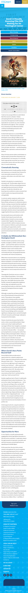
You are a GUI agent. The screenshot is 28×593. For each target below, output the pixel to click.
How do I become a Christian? (11, 557)
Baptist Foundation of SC (10, 540)
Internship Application (9, 555)
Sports (14, 41)
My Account (7, 562)
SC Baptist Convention (9, 526)
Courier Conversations (14, 50)
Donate (6, 571)
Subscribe (7, 565)
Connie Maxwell (7, 536)
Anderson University (8, 530)
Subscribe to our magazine (10, 553)
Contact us (6, 559)
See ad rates (6, 549)
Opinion (14, 44)
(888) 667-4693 (14, 514)
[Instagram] (8, 575)
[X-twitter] (11, 575)
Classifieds (14, 47)
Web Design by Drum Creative (14, 591)
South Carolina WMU (9, 528)
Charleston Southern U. (9, 532)
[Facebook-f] (4, 575)
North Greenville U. (8, 534)
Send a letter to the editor (10, 551)
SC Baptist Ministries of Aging (11, 538)
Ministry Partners (10, 524)
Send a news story (8, 545)
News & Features (14, 38)
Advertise (7, 568)
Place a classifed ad (8, 547)
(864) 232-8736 (12, 512)
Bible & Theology (14, 32)
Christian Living (14, 35)
